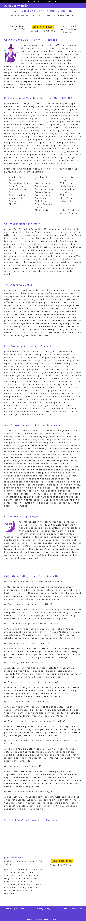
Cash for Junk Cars (14, 909)
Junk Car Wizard (13, 857)
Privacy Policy (43, 909)
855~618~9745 (43, 27)
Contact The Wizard (71, 909)
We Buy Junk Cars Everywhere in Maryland (31, 820)
